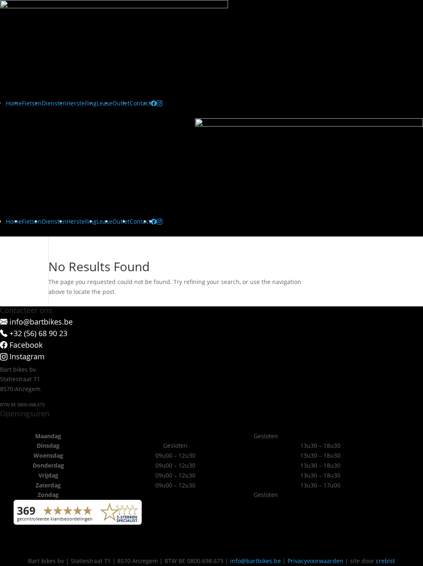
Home (14, 103)
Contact (140, 103)
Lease (104, 103)
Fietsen (32, 103)
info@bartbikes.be (255, 561)
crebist (385, 561)
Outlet (121, 103)
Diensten (54, 103)
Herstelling (82, 103)
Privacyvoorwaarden (315, 561)
